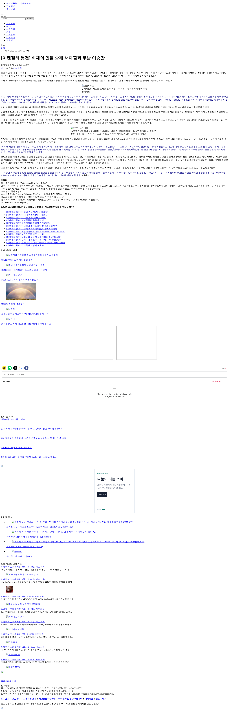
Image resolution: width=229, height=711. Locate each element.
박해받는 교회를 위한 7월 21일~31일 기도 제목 (23, 609)
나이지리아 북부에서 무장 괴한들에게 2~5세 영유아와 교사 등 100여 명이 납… (37, 637)
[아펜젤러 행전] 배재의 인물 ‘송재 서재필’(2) (27, 215)
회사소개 (5, 699)
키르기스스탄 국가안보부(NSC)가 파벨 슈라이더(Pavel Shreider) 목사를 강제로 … (38, 599)
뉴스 (8, 26)
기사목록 (17, 68)
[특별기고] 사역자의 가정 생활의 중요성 (19, 280)
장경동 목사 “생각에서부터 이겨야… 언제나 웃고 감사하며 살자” (31, 429)
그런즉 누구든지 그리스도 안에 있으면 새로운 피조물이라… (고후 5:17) (39, 527)
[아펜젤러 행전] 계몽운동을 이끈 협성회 (25, 234)
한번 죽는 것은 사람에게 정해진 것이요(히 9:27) (28, 537)
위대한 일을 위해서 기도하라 (19, 556)
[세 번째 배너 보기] (103, 509)
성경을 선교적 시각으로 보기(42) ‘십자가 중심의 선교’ (26, 324)
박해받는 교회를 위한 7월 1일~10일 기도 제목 (22, 634)
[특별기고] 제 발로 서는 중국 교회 (17, 260)
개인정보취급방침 (47, 699)
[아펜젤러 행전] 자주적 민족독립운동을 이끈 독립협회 (31, 229)
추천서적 (10, 37)
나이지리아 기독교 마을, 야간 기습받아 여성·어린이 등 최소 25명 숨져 (33, 438)
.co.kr (8, 681)
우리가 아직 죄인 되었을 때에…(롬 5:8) (24, 546)
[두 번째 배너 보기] (100, 509)
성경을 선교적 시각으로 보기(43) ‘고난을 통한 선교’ (25, 314)
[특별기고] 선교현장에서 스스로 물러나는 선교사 (24, 270)
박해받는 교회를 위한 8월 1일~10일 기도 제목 (22, 596)
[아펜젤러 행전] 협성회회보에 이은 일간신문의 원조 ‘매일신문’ (35, 231)
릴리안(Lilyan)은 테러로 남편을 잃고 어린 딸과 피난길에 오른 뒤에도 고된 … (36, 612)
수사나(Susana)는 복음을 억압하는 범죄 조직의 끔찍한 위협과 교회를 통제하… (37, 582)
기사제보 (10, 6)
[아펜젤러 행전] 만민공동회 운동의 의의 (25, 220)
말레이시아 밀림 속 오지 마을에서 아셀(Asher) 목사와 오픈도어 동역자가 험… (37, 624)
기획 (8, 32)
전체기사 (10, 23)
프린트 (9, 68)
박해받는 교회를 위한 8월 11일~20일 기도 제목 (23, 579)
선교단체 (10, 29)
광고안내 (16, 699)
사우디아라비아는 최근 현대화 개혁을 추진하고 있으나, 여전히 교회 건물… (36, 650)
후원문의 (10, 9)
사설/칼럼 (10, 35)
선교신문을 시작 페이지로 (18, 3)
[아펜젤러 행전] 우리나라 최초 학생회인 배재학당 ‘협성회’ (33, 237)
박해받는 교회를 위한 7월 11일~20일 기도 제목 (23, 622)
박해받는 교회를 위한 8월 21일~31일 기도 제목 (23, 567)
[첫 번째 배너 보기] (97, 509)
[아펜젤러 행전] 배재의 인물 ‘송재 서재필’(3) (27, 212)
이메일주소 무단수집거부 (70, 699)
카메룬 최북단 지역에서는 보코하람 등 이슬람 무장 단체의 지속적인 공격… (36, 662)
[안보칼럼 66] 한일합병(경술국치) (16, 447)
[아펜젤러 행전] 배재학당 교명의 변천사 (25, 245)
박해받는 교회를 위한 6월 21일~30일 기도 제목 (23, 647)
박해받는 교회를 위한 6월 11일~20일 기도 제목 (23, 659)
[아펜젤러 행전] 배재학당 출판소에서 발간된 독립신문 (31, 226)
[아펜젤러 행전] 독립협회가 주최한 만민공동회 (28, 223)
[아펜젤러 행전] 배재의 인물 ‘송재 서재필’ (26, 217)
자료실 (9, 40)
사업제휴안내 (29, 699)
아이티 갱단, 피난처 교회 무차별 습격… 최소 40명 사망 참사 (29, 457)
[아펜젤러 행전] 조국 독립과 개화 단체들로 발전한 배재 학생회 (35, 242)
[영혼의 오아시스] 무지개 (13, 304)
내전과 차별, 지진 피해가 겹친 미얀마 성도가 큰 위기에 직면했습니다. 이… (36, 569)
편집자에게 (101, 699)
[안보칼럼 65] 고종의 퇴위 (13, 419)
